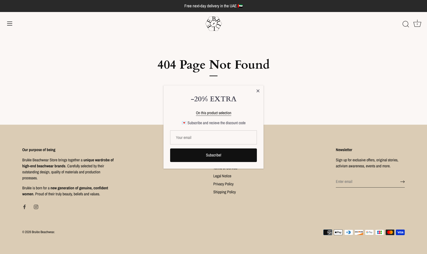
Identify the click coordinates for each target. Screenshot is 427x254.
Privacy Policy (223, 184)
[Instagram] (36, 206)
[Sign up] (402, 181)
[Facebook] (24, 206)
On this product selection (213, 113)
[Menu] (10, 23)
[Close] (258, 91)
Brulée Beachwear (43, 232)
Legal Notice (222, 176)
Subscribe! (213, 155)
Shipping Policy (224, 192)
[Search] (406, 24)
